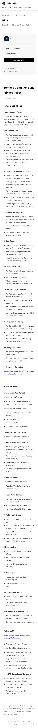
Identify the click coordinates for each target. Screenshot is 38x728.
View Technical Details (11, 71)
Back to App (9, 68)
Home (4, 7)
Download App (19, 60)
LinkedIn (17, 721)
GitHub (10, 721)
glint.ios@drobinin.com (16, 374)
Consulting (27, 7)
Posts (15, 7)
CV (24, 721)
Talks (21, 7)
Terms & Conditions (12, 48)
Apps (9, 7)
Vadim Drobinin (12, 3)
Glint (12, 15)
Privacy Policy (10, 54)
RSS (28, 721)
